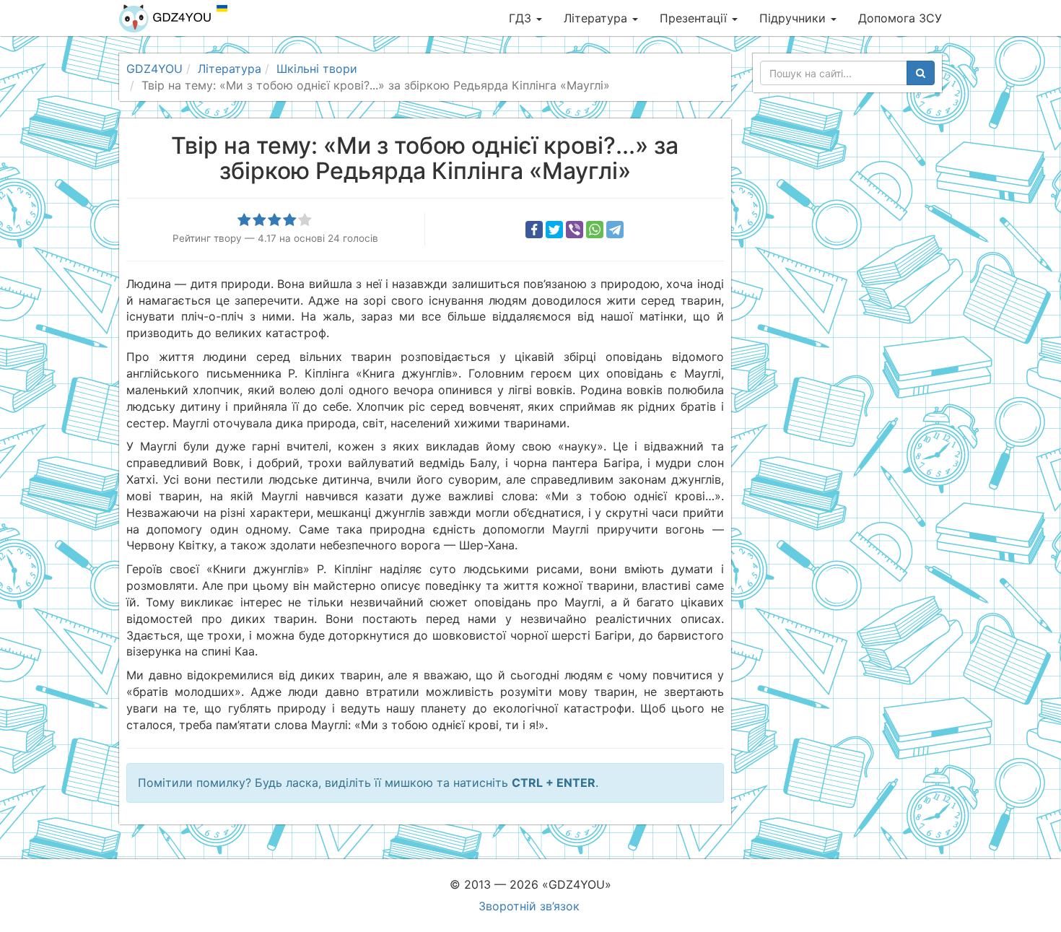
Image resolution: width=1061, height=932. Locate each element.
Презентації (695, 18)
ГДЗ (522, 18)
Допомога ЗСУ (900, 18)
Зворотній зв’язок (529, 906)
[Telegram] (615, 229)
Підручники (794, 18)
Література (597, 18)
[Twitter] (554, 229)
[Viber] (574, 229)
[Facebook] (534, 229)
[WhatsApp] (594, 229)
